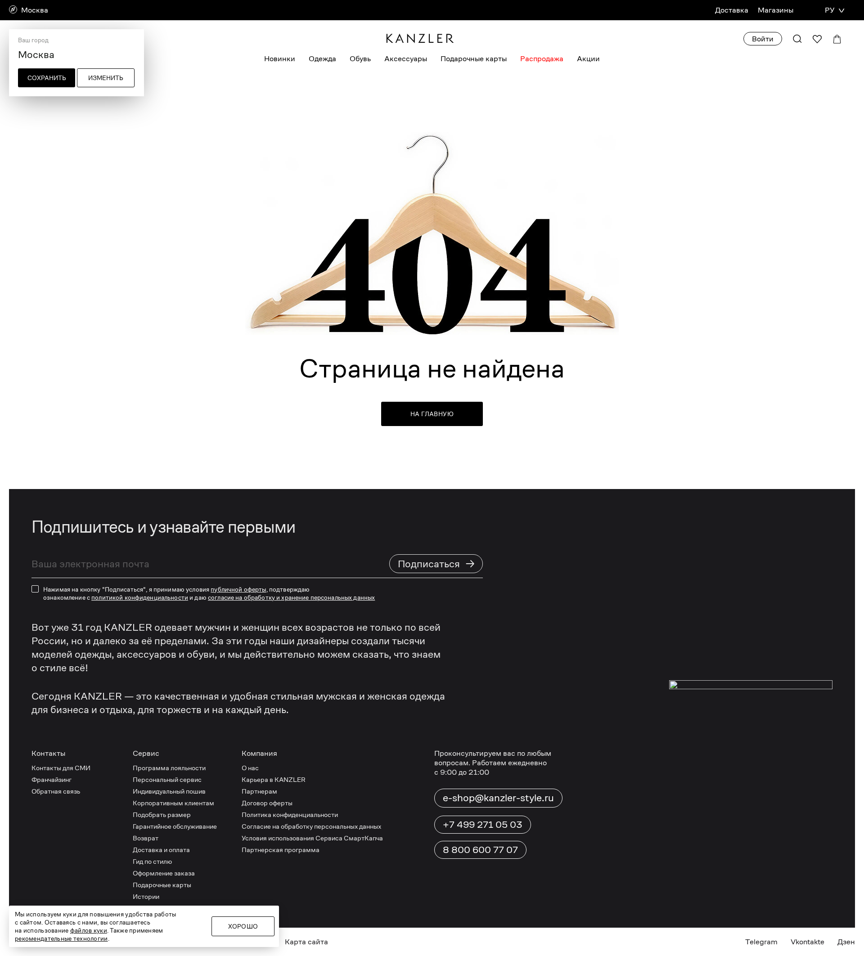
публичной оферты (238, 589)
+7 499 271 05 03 (482, 824)
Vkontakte (807, 942)
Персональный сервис (167, 779)
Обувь (360, 58)
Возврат (145, 838)
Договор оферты (267, 803)
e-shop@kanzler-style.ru (498, 797)
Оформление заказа (164, 873)
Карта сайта (306, 942)
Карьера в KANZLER (274, 779)
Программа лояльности (169, 768)
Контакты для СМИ (61, 768)
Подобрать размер (162, 814)
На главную (432, 413)
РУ (829, 10)
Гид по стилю (152, 861)
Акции (588, 58)
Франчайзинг (52, 779)
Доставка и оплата (161, 849)
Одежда (322, 58)
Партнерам (259, 791)
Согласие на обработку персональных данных (311, 826)
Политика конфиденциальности (290, 814)
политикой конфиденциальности (139, 597)
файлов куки (88, 930)
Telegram (761, 942)
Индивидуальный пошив (169, 791)
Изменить (105, 77)
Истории (146, 896)
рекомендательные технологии (61, 938)
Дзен (846, 942)
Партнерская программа (281, 849)
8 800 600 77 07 (480, 849)
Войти (763, 39)
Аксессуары (405, 58)
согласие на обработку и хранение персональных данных (291, 597)
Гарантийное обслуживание (175, 826)
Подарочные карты (474, 58)
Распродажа (541, 58)
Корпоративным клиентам (173, 803)
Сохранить (46, 77)
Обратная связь (56, 791)
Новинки (279, 58)
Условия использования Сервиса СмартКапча (312, 838)
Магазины (775, 10)
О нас (250, 768)
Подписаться (436, 563)
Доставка (731, 10)
